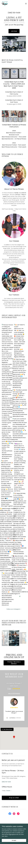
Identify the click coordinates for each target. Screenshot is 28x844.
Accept (14, 840)
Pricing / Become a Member (14, 663)
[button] (25, 3)
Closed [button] (8, 790)
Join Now (14, 31)
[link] (5, 4)
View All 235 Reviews (14, 693)
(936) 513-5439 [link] (14, 13)
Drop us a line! (14, 798)
